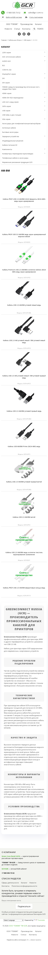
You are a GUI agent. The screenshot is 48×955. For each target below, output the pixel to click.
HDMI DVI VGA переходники (12, 98)
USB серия (27, 40)
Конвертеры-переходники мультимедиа (17, 154)
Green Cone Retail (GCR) (11, 856)
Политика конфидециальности (24, 886)
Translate (41, 920)
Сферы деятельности (10, 883)
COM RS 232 (6, 70)
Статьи (17, 29)
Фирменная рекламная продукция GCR (17, 162)
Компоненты (7, 149)
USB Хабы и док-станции (11, 115)
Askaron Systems (36, 940)
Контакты (26, 29)
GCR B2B (5, 869)
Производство (26, 24)
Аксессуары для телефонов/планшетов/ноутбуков (21, 123)
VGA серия (6, 119)
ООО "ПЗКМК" (12, 24)
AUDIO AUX (6, 61)
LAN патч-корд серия (10, 102)
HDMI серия (6, 93)
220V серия (6, 52)
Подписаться (24, 906)
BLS (3, 65)
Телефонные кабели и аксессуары (15, 158)
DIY (3, 78)
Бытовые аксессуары (10, 132)
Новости (8, 29)
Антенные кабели (9, 128)
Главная (4, 40)
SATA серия (6, 106)
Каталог (38, 24)
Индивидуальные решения (12, 141)
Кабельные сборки (15, 40)
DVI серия (6, 83)
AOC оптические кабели (11, 57)
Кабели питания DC (9, 145)
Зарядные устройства (10, 136)
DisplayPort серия (9, 74)
